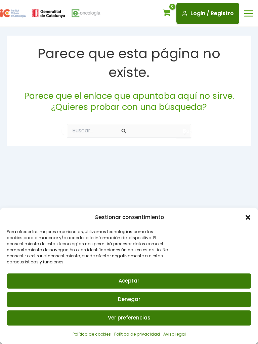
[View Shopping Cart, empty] (168, 13)
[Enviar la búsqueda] (124, 131)
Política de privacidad (137, 334)
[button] (248, 217)
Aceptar (129, 280)
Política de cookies (92, 334)
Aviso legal (174, 334)
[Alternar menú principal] (248, 13)
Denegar (129, 299)
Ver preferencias (129, 317)
